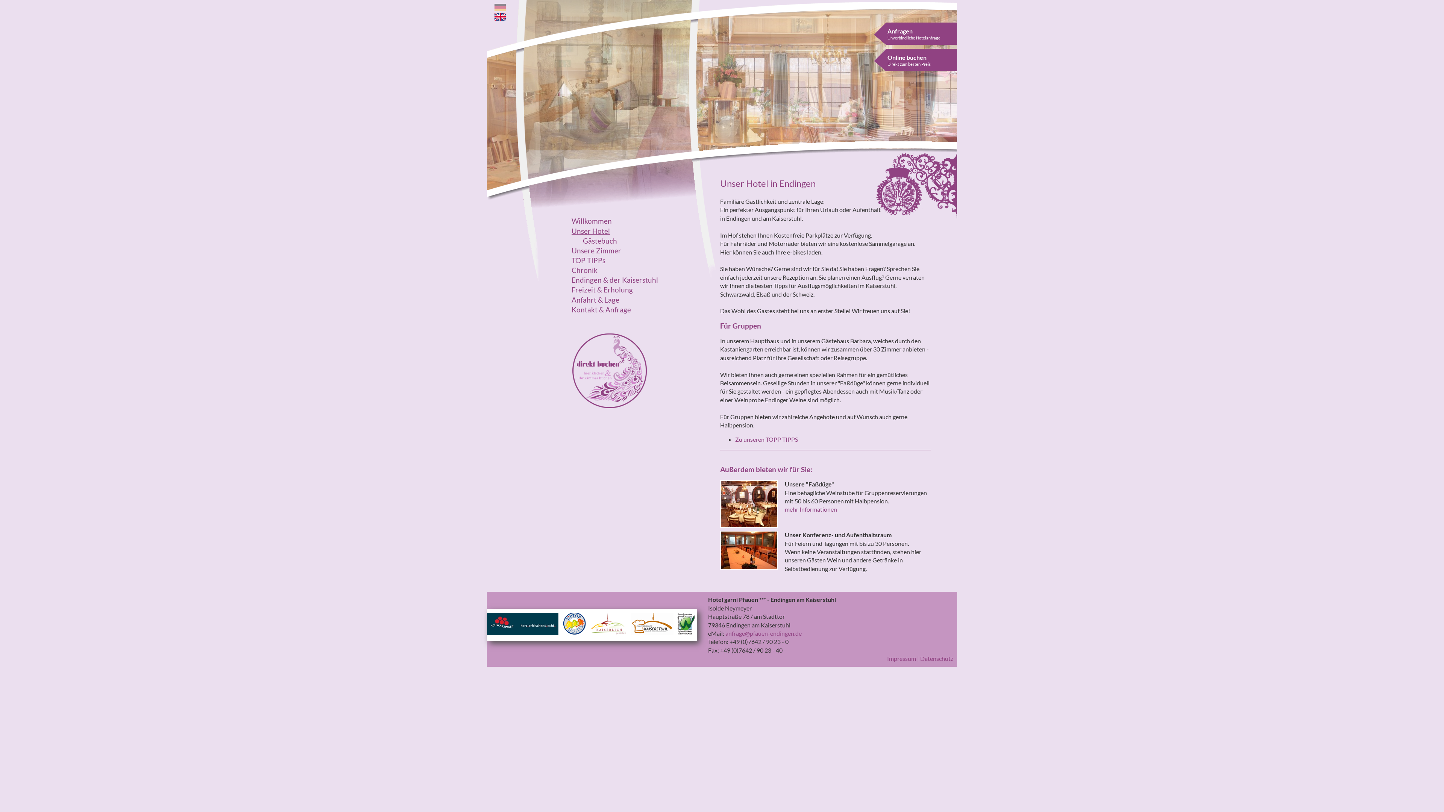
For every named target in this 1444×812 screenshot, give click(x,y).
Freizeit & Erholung (602, 290)
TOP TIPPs (588, 260)
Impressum (901, 658)
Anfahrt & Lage (595, 300)
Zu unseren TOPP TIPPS (766, 439)
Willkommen (592, 221)
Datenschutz (936, 658)
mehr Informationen (811, 509)
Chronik (585, 270)
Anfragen (913, 33)
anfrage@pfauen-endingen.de (763, 633)
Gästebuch (600, 241)
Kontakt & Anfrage (601, 310)
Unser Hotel (591, 231)
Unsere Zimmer (596, 251)
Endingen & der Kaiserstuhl (615, 280)
